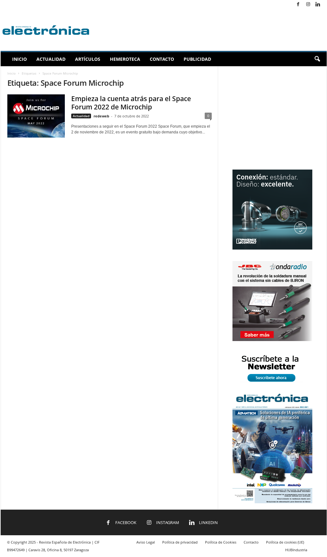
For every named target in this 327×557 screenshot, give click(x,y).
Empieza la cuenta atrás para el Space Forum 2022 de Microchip (131, 102)
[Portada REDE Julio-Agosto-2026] (272, 501)
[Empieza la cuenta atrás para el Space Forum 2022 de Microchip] (36, 116)
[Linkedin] (318, 4)
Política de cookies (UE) (285, 542)
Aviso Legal (145, 542)
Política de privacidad (180, 542)
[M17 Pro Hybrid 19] (272, 248)
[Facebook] (298, 4)
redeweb (101, 116)
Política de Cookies (220, 542)
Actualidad (50, 59)
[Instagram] (308, 4)
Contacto (162, 59)
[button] (317, 59)
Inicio (19, 59)
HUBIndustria (296, 549)
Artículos (87, 59)
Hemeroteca (125, 59)
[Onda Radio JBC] (272, 339)
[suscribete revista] (272, 382)
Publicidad (197, 59)
